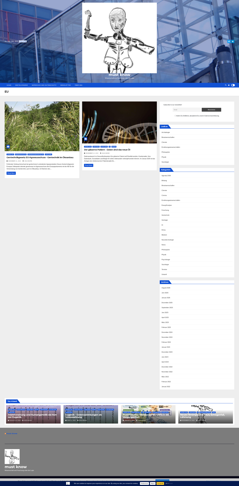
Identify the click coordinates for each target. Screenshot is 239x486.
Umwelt (164, 274)
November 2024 (167, 337)
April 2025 (165, 317)
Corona (164, 195)
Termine (164, 269)
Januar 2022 (166, 386)
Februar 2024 (166, 342)
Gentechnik (48, 154)
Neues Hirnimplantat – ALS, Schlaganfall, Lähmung (202, 415)
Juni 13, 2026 (71, 420)
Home (9, 85)
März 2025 (165, 322)
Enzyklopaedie (21, 85)
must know (119, 74)
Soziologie (165, 162)
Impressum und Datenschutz (44, 85)
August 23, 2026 (15, 420)
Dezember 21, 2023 (14, 161)
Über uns (78, 85)
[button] (225, 85)
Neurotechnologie (168, 240)
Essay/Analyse (167, 205)
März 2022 (165, 377)
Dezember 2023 (167, 352)
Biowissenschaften (21, 154)
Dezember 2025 (167, 302)
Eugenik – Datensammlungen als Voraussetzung (83, 415)
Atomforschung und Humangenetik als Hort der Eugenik (32, 415)
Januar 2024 (166, 347)
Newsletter (65, 85)
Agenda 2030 (10, 154)
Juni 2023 (165, 357)
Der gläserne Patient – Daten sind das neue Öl (107, 149)
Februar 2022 (166, 381)
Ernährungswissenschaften (35, 154)
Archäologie (166, 132)
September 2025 (167, 307)
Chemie (164, 142)
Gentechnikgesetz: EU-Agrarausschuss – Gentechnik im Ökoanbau (40, 157)
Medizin (114, 146)
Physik (164, 157)
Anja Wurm (28, 161)
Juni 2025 (165, 312)
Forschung (96, 146)
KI (109, 146)
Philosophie (166, 152)
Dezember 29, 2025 (188, 420)
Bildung (164, 180)
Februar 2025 (166, 327)
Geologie (165, 220)
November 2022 (167, 372)
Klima (164, 230)
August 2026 (166, 288)
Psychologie (166, 259)
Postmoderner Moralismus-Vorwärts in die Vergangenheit (146, 415)
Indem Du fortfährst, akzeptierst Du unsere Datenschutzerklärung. (197, 116)
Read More (11, 173)
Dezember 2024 (167, 332)
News (164, 245)
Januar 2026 (166, 297)
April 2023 (165, 362)
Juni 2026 (165, 293)
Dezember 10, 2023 (92, 153)
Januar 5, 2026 (130, 420)
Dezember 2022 (167, 367)
